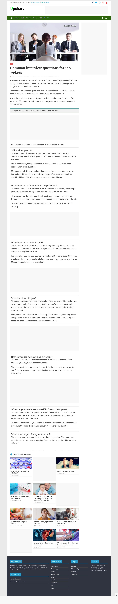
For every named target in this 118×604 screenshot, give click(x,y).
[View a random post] (106, 18)
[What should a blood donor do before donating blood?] (67, 530)
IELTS (52, 585)
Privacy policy (75, 569)
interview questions (52, 76)
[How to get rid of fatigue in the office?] (67, 509)
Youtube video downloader (17, 582)
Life (22, 18)
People (53, 571)
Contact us (74, 574)
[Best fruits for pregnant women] (21, 509)
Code (40, 18)
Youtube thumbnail (15, 579)
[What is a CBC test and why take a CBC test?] (21, 484)
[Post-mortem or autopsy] (67, 458)
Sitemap (73, 566)
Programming (55, 574)
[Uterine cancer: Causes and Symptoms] (44, 530)
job (58, 76)
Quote (53, 577)
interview (45, 76)
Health (17, 18)
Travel (53, 580)
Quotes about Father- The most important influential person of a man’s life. (43, 498)
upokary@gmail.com (101, 571)
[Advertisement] (76, 10)
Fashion (28, 18)
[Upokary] (17, 7)
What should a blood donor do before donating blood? (67, 544)
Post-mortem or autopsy (65, 471)
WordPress (54, 583)
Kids (52, 588)
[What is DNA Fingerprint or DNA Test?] (21, 458)
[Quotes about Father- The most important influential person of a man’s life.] (44, 484)
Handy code (54, 566)
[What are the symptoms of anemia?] (44, 509)
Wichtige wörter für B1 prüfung (39, 2)
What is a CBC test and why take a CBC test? (20, 497)
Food (34, 18)
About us (73, 571)
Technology (54, 569)
